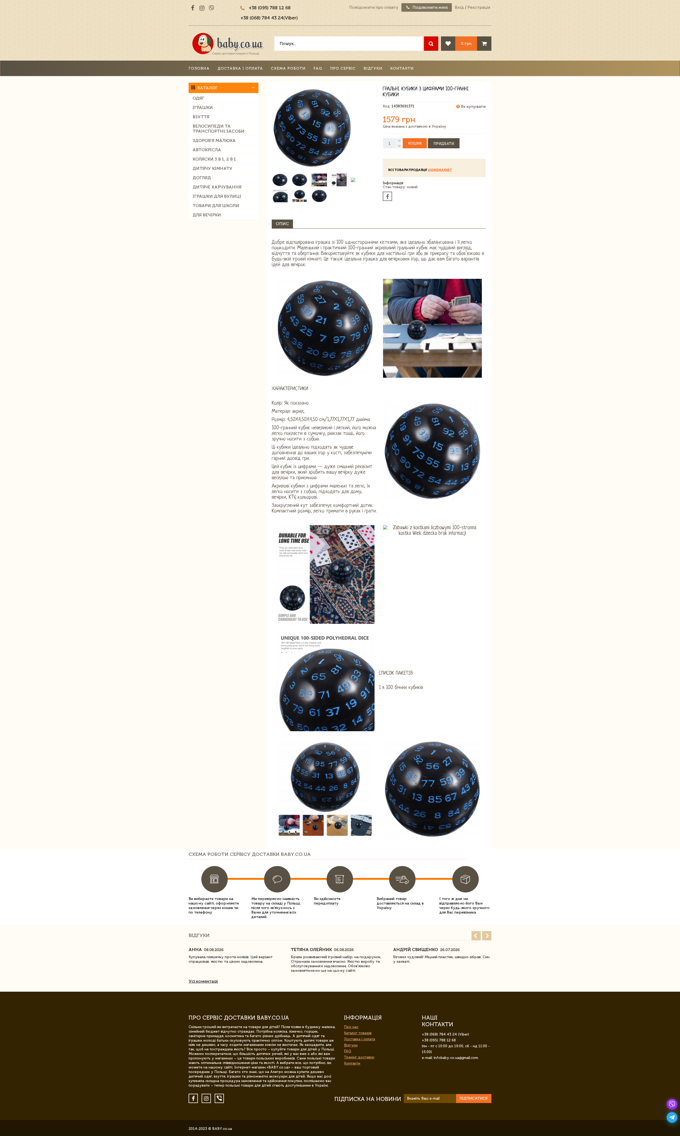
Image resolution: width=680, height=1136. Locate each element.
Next (486, 935)
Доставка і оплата (240, 68)
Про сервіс (343, 68)
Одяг (198, 98)
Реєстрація (479, 7)
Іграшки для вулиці (217, 196)
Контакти (402, 68)
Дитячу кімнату (212, 168)
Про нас (351, 1027)
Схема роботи (288, 68)
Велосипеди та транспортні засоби (218, 129)
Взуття (201, 116)
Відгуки (373, 68)
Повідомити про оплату (373, 7)
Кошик (415, 143)
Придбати (444, 144)
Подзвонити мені (429, 7)
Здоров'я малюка (214, 140)
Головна (199, 68)
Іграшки (203, 107)
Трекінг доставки (359, 1057)
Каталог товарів (358, 1033)
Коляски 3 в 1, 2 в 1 (214, 159)
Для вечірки (207, 214)
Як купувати (473, 106)
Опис (282, 223)
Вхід (459, 7)
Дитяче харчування (217, 187)
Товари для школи (216, 205)
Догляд (202, 177)
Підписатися (474, 1098)
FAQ (317, 68)
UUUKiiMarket (440, 170)
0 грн (466, 43)
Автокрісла (207, 149)
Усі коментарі (203, 981)
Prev (476, 935)
